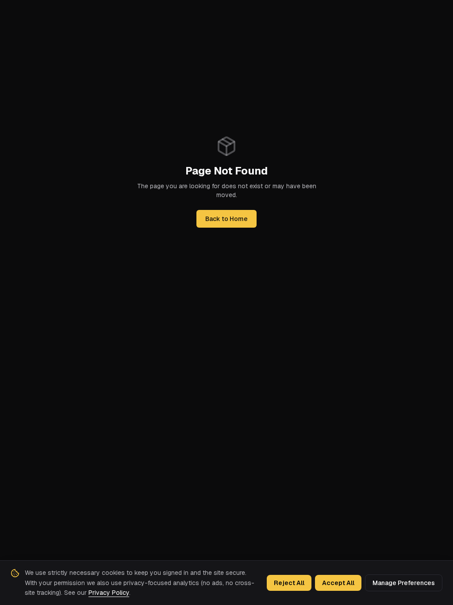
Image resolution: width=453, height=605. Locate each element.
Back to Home (226, 219)
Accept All (338, 583)
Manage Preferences (403, 583)
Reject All (289, 583)
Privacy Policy (108, 593)
